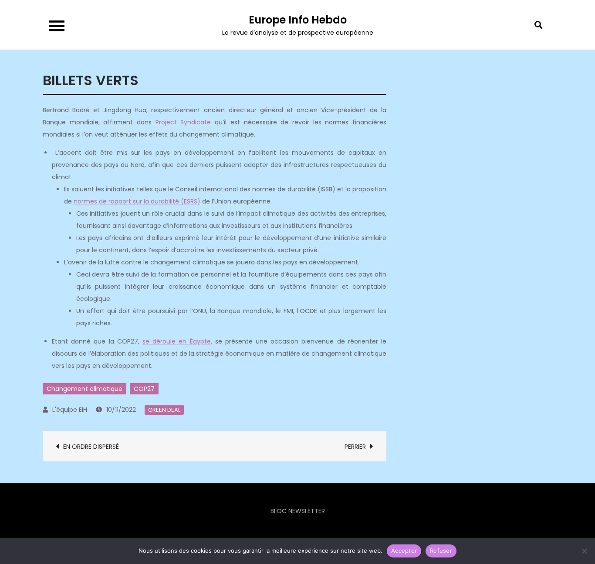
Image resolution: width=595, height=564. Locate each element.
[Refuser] (584, 551)
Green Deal (164, 410)
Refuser (441, 550)
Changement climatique (84, 388)
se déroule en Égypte (176, 341)
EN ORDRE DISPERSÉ (91, 446)
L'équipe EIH (69, 409)
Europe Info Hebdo (298, 20)
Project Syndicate (181, 122)
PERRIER (355, 446)
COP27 (144, 388)
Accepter (404, 550)
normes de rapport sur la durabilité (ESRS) (137, 201)
